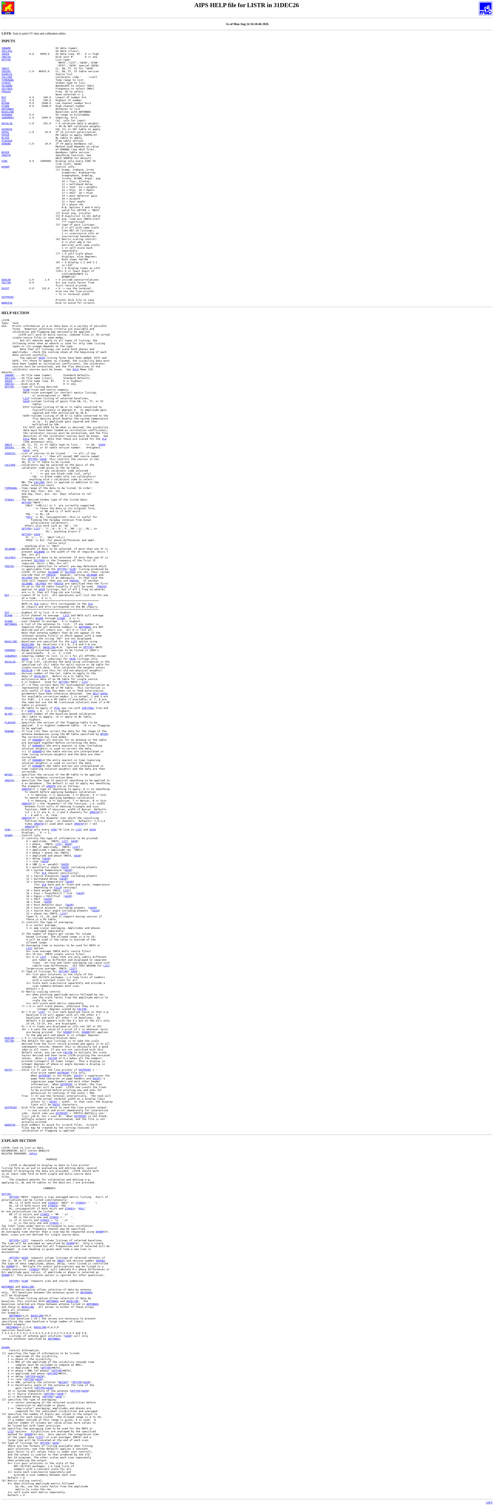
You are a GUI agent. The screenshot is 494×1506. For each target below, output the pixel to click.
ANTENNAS (8, 108)
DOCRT (5, 288)
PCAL (48, 690)
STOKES (6, 82)
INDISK (6, 56)
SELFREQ (7, 88)
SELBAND (7, 85)
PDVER (5, 135)
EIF (4, 100)
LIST (26, 398)
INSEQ (5, 53)
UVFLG (33, 1153)
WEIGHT (63, 1382)
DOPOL (5, 132)
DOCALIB (7, 123)
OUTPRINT (8, 297)
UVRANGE (7, 114)
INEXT (5, 68)
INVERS (6, 71)
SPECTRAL (88, 708)
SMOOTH (6, 155)
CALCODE (7, 77)
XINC (5, 161)
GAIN (42, 357)
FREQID (6, 91)
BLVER (5, 137)
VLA (104, 438)
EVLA (76, 369)
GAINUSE (7, 129)
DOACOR (6, 279)
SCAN (26, 389)
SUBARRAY (8, 117)
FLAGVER (7, 140)
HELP (96, 693)
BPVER (5, 152)
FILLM (58, 887)
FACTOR (6, 282)
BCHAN (5, 103)
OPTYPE (6, 59)
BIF (4, 97)
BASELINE (8, 111)
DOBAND (6, 143)
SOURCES (7, 74)
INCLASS (7, 51)
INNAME (6, 48)
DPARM (5, 166)
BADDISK (7, 302)
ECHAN (5, 106)
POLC (29, 517)
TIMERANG (8, 80)
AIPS (489, 1502)
